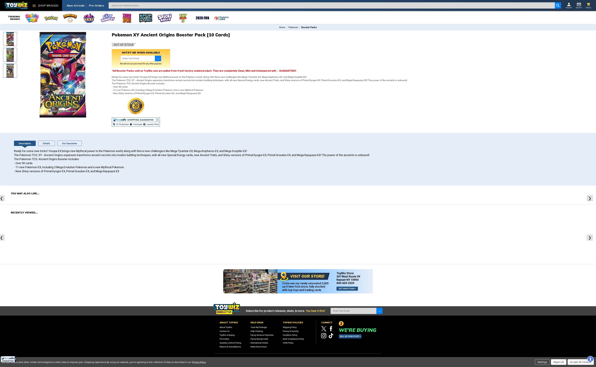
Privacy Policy (199, 362)
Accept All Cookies (580, 362)
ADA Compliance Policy (293, 339)
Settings (542, 362)
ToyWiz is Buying (227, 335)
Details (46, 143)
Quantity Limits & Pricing (230, 343)
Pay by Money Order (259, 339)
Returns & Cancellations (230, 347)
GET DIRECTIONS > (347, 289)
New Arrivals (76, 5)
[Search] (558, 5)
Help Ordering (257, 331)
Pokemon (293, 27)
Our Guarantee (69, 143)
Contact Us (225, 331)
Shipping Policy (290, 327)
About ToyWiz (226, 327)
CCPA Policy (288, 343)
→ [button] (158, 58)
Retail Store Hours (259, 347)
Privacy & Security (290, 331)
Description (25, 143)
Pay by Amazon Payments (262, 335)
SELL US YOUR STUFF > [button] (350, 336)
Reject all (558, 362)
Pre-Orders (96, 5)
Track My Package (259, 327)
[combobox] (332, 5)
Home (282, 27)
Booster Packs (309, 27)
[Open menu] (34, 6)
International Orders (259, 343)
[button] (8, 359)
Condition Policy (290, 335)
